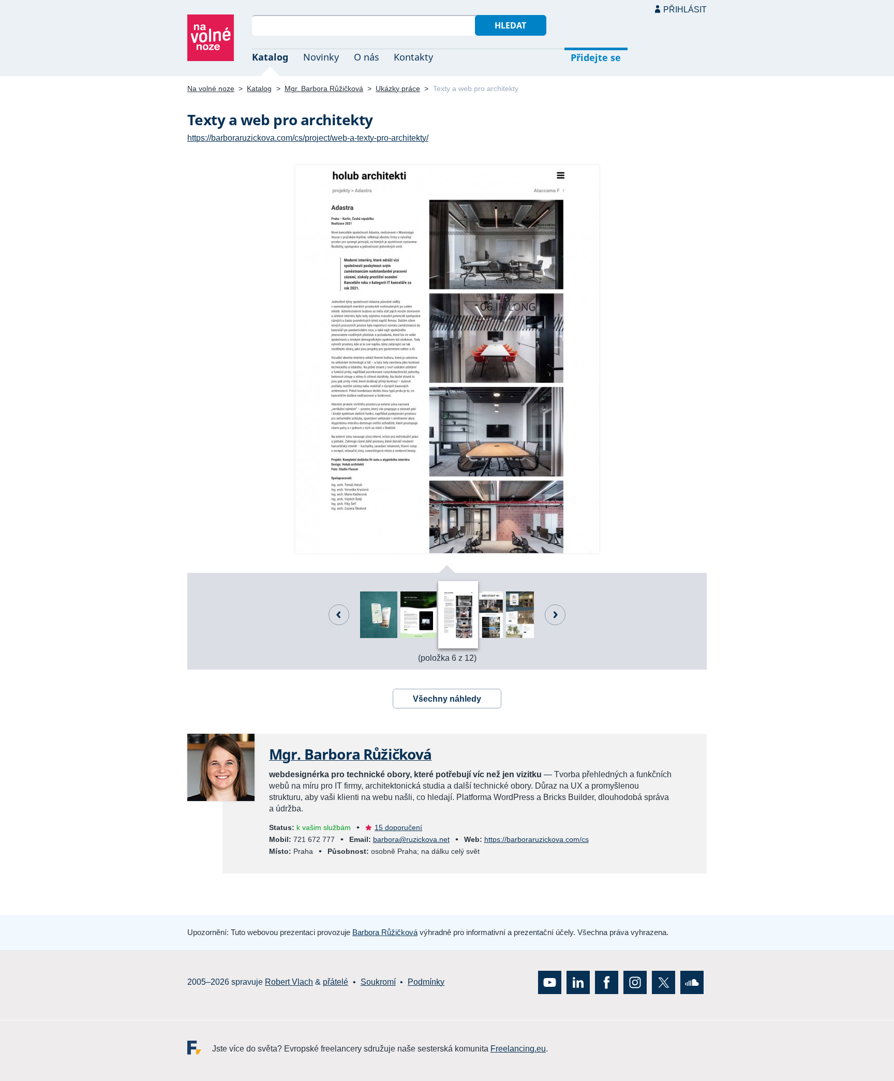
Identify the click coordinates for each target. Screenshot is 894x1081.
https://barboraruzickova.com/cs (536, 839)
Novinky (321, 57)
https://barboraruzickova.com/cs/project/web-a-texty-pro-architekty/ (307, 138)
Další (555, 614)
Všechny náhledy (447, 698)
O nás (366, 57)
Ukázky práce (398, 88)
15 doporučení (398, 827)
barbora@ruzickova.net (411, 839)
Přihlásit (685, 9)
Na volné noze (210, 88)
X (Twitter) (663, 982)
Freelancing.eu (199, 1048)
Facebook (606, 982)
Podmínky (426, 982)
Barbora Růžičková (385, 932)
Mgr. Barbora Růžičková (324, 88)
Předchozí (339, 614)
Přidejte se (596, 57)
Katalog (270, 57)
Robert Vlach (289, 982)
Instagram (635, 982)
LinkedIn (578, 982)
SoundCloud (692, 982)
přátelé (335, 982)
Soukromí (378, 982)
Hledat (510, 25)
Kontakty (413, 57)
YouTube (549, 982)
